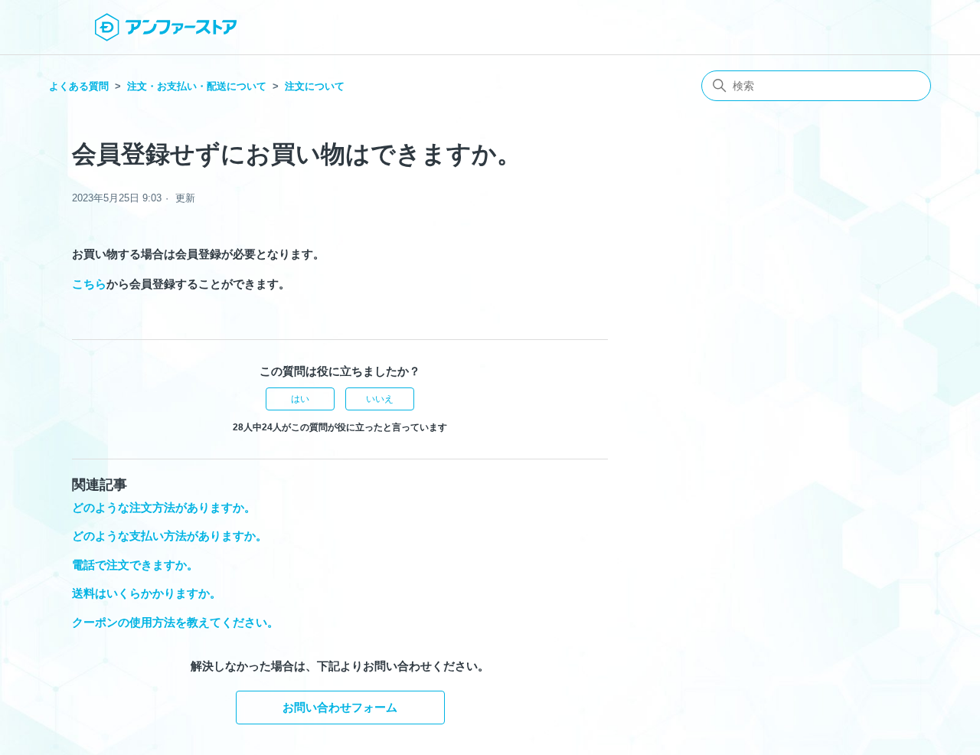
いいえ (380, 399)
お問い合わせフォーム (340, 707)
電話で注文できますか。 (135, 564)
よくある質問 (79, 86)
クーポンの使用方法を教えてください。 (175, 622)
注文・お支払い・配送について (196, 86)
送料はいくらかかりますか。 (146, 593)
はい (300, 399)
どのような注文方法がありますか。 (164, 507)
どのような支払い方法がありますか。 (169, 535)
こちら (89, 283)
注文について (315, 86)
